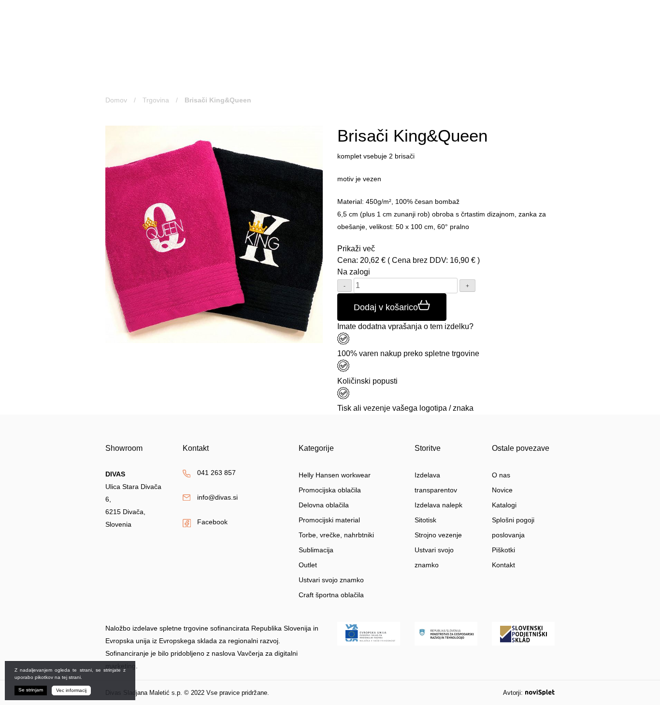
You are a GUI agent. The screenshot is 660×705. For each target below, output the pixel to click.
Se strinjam (30, 689)
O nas (434, 71)
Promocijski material (329, 520)
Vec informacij (71, 690)
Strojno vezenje (438, 535)
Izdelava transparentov (436, 482)
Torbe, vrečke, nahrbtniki (336, 535)
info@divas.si (371, 38)
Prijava (477, 20)
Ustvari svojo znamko (363, 71)
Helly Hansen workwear (335, 475)
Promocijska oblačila (330, 490)
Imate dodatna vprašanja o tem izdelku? (405, 326)
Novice (480, 71)
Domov (116, 100)
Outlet (308, 565)
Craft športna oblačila (331, 595)
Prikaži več (356, 249)
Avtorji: (513, 692)
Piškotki (503, 550)
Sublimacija (316, 550)
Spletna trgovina (156, 71)
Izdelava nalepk (438, 505)
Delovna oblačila (324, 505)
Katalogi (504, 505)
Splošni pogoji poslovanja (513, 527)
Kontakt (530, 71)
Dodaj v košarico (386, 307)
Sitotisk (425, 520)
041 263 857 (370, 25)
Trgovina (156, 100)
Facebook (212, 522)
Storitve (280, 71)
